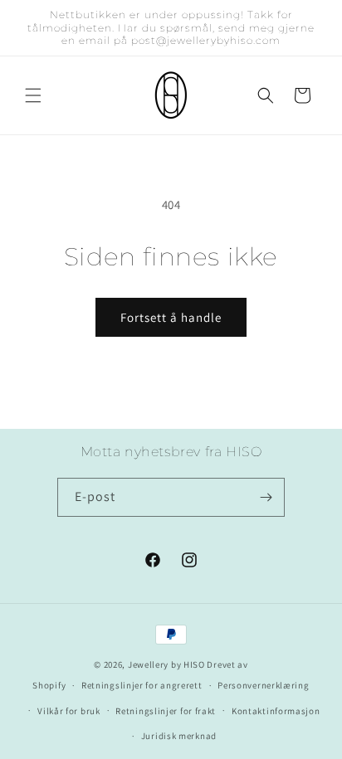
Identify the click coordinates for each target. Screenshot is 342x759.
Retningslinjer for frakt (165, 711)
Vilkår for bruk (68, 711)
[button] (33, 95)
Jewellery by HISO (166, 664)
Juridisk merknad (179, 736)
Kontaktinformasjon (276, 711)
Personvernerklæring (263, 685)
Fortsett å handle (171, 317)
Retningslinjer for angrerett (142, 685)
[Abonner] (265, 497)
